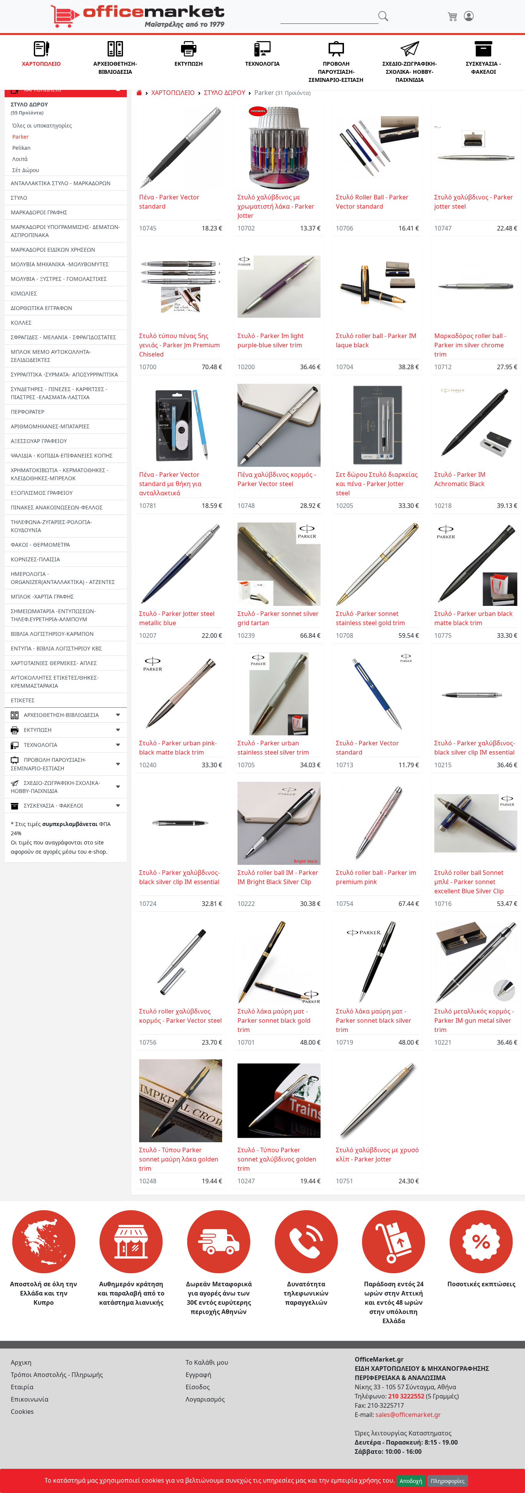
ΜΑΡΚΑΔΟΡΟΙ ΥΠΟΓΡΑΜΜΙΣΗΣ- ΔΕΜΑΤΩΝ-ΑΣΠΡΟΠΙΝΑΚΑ (65, 231)
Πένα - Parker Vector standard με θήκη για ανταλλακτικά (170, 483)
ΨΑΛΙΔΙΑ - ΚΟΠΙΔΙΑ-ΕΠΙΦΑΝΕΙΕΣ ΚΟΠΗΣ (62, 455)
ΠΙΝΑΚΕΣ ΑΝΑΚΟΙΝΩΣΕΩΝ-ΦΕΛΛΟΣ (57, 507)
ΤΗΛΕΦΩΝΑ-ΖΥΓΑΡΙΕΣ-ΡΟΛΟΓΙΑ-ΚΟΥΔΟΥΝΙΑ (51, 526)
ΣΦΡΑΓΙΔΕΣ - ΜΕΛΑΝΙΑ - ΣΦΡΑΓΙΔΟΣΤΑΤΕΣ (63, 337)
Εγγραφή (198, 1374)
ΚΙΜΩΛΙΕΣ (24, 293)
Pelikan (21, 147)
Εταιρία (22, 1387)
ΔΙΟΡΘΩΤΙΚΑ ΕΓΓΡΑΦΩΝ (41, 308)
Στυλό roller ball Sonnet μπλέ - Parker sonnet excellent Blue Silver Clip (469, 881)
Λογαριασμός (205, 1399)
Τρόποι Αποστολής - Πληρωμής (57, 1374)
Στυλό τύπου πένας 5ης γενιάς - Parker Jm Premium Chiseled (179, 345)
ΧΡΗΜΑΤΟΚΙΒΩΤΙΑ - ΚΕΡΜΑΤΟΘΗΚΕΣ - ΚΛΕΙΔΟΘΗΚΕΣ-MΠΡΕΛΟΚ (60, 474)
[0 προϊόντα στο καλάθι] (453, 16)
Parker (20, 136)
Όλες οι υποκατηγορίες (42, 125)
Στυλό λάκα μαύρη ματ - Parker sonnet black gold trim (274, 1020)
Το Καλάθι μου (207, 1362)
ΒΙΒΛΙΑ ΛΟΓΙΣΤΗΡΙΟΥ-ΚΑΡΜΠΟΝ (52, 633)
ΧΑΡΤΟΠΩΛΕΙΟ (173, 92)
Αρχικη (21, 1362)
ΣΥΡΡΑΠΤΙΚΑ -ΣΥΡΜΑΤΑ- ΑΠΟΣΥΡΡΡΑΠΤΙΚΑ (64, 374)
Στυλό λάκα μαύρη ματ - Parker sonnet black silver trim (373, 1020)
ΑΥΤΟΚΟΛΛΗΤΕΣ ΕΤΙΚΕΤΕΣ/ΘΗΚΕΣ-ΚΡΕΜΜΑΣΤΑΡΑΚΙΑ (55, 681)
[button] (41, 62)
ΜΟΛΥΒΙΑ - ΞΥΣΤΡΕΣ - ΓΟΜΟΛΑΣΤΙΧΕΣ (59, 278)
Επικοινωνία (29, 1399)
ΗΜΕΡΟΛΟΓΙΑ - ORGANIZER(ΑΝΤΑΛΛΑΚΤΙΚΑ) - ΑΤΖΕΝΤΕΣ (63, 578)
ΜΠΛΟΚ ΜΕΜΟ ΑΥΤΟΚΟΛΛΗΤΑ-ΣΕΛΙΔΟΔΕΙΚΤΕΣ (51, 355)
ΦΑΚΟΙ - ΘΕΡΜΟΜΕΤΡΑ (40, 544)
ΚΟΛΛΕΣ (21, 322)
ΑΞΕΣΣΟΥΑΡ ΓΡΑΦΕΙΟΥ (39, 441)
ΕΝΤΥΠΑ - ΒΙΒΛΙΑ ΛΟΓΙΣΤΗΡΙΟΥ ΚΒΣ (56, 648)
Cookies (22, 1411)
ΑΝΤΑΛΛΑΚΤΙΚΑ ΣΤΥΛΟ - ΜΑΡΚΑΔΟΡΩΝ (61, 183)
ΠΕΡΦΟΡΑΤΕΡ (27, 411)
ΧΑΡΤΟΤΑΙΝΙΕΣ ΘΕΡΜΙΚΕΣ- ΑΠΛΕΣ (54, 663)
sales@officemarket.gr (408, 1414)
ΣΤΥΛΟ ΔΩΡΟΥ (224, 92)
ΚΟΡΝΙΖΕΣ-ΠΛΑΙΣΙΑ (35, 559)
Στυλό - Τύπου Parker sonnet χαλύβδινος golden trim (277, 1159)
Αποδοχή (411, 1481)
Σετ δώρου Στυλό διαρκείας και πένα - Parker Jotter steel (377, 483)
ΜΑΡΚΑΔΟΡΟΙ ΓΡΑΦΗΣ (39, 212)
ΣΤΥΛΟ (19, 197)
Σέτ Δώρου (25, 170)
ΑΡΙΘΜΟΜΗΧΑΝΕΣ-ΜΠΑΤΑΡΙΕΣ (50, 426)
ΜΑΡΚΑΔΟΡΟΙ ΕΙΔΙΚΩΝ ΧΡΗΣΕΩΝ (53, 249)
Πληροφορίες (448, 1481)
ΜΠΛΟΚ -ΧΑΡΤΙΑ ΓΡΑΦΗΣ (42, 596)
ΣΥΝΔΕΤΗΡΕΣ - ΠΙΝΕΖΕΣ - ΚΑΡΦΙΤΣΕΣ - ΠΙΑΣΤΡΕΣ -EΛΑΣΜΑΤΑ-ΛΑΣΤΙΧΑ (59, 393)
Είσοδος (198, 1387)
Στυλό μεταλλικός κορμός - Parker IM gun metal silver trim (474, 1020)
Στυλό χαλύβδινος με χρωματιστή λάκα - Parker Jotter (276, 206)
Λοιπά (20, 159)
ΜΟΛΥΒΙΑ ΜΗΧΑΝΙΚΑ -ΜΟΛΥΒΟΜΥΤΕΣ (60, 264)
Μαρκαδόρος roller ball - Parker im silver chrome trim (470, 345)
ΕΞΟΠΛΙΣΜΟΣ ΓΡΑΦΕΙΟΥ (42, 492)
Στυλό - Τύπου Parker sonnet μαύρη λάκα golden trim (178, 1159)
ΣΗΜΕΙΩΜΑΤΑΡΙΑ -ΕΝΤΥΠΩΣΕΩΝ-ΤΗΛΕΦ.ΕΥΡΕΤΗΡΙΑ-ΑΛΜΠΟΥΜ (53, 615)
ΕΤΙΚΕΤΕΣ (23, 700)
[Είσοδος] (469, 16)
